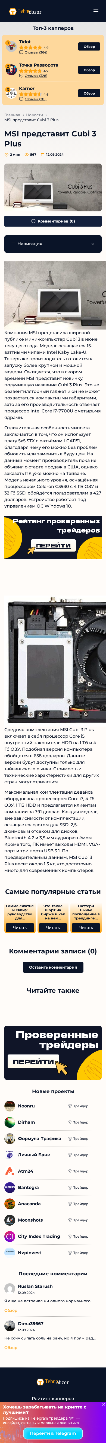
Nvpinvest (29, 1252)
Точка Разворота (38, 65)
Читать (20, 927)
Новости (34, 114)
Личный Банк (34, 1154)
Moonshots (30, 1220)
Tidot (25, 41)
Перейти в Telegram (53, 1433)
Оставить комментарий (53, 967)
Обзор (89, 47)
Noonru (26, 1106)
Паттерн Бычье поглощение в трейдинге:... (86, 912)
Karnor (27, 88)
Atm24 (25, 1171)
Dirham (26, 1122)
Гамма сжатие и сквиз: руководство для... (20, 912)
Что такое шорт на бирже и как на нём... (53, 912)
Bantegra (28, 1187)
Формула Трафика (39, 1138)
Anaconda (29, 1203)
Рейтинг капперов (53, 1398)
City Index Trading (39, 1236)
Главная (12, 114)
